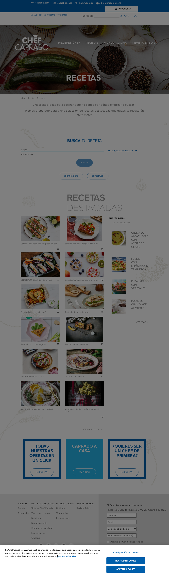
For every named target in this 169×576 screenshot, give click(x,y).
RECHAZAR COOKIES (125, 560)
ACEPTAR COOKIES (125, 569)
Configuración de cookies (125, 552)
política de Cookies (66, 556)
